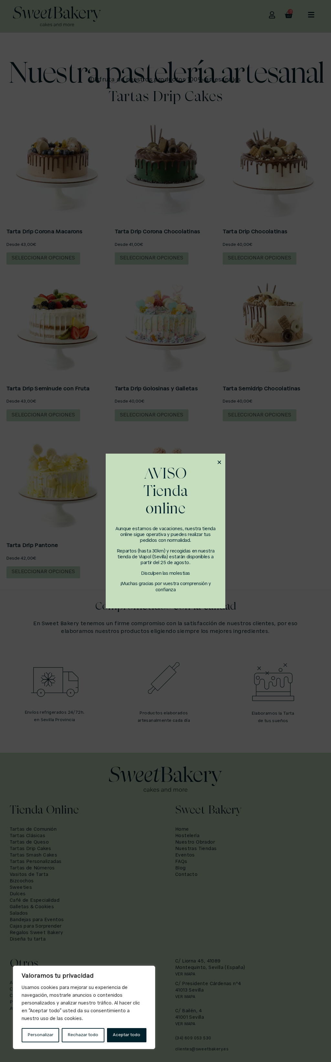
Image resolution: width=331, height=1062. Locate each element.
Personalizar (40, 1035)
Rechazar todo (83, 1035)
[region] (84, 1007)
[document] (165, 531)
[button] (219, 462)
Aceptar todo (126, 1035)
